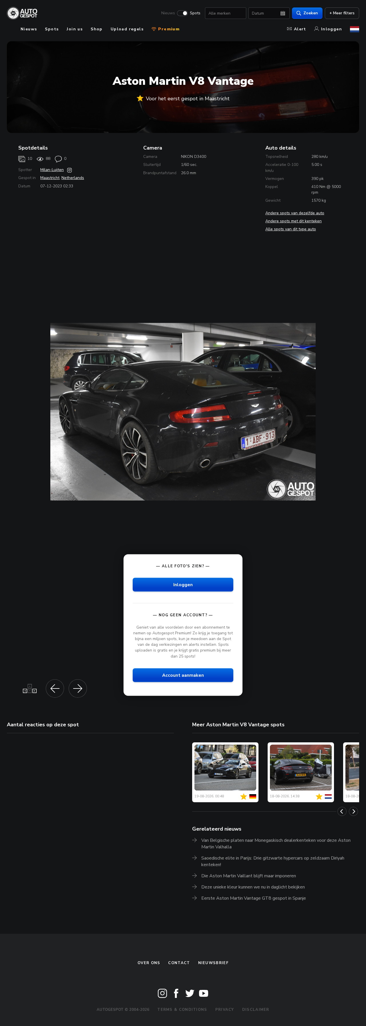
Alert (300, 29)
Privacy (224, 1009)
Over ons (149, 963)
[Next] (353, 811)
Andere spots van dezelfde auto (294, 213)
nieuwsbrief (213, 963)
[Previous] (342, 811)
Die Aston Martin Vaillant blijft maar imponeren (248, 876)
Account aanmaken (183, 675)
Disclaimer (255, 1009)
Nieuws (168, 13)
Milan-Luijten (52, 169)
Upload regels (127, 29)
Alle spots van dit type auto (290, 229)
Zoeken (310, 13)
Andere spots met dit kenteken (293, 221)
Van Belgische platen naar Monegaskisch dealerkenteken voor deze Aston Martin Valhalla (276, 843)
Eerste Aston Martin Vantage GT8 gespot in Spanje (253, 898)
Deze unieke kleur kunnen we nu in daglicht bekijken (253, 887)
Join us (75, 29)
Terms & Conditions (182, 1009)
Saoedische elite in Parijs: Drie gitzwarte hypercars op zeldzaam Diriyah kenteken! (272, 861)
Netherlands (72, 178)
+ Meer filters (342, 13)
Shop (97, 29)
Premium (168, 29)
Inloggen (331, 29)
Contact (179, 963)
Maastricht (49, 178)
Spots (195, 13)
